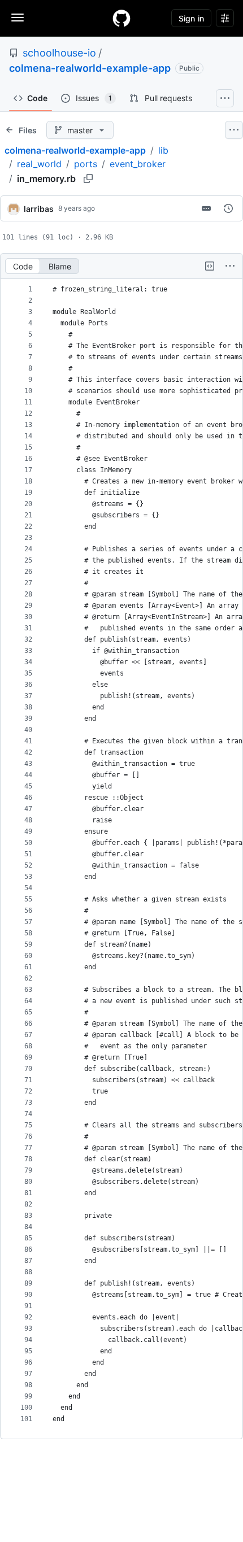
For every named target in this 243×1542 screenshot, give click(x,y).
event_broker (138, 163)
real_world (39, 163)
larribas (39, 209)
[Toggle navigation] (17, 17)
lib (163, 150)
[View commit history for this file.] (228, 208)
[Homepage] (121, 18)
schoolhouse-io (59, 53)
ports (85, 163)
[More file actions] (230, 266)
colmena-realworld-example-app (90, 68)
